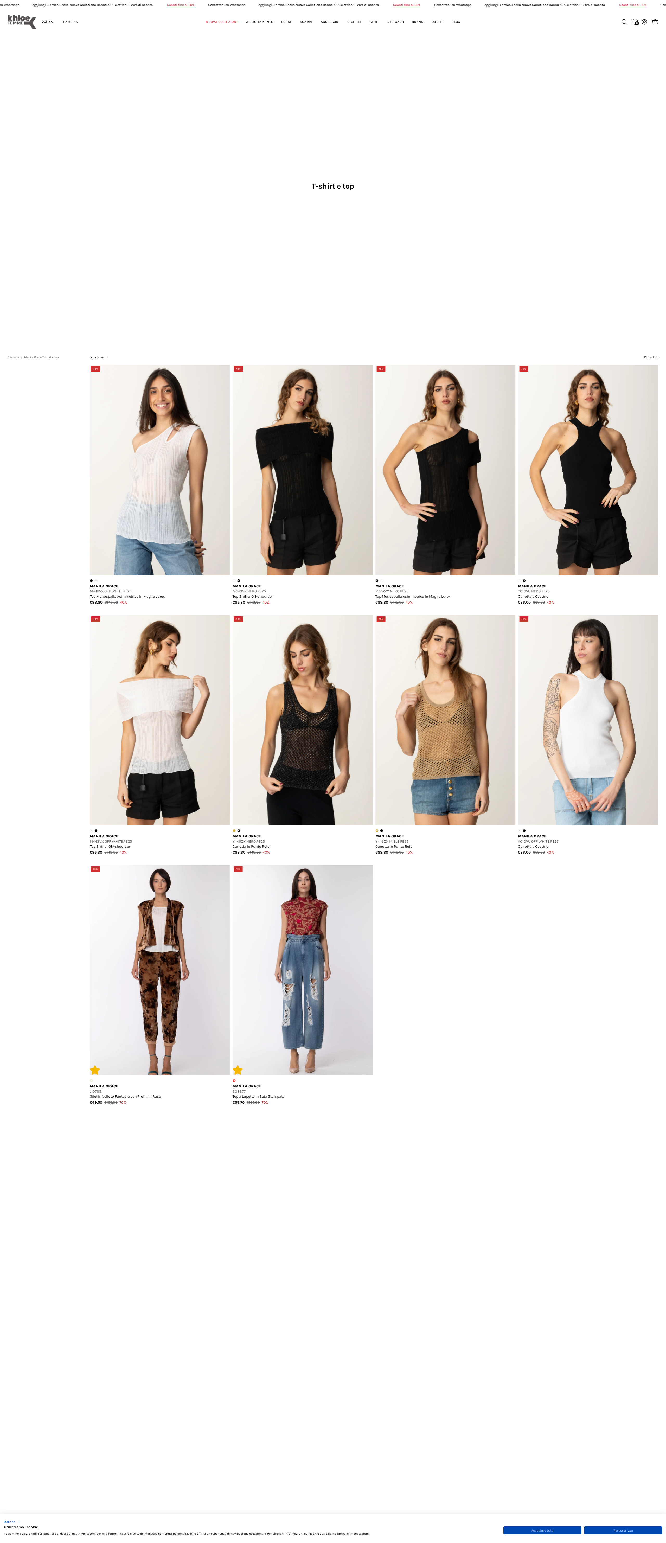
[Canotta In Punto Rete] (303, 720)
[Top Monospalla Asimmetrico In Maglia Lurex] (160, 470)
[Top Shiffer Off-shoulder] (303, 470)
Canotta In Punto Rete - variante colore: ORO (234, 830)
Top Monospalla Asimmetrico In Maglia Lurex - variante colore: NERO (91, 580)
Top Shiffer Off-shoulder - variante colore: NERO (96, 830)
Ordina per (97, 357)
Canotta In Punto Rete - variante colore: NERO (381, 830)
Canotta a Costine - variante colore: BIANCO (519, 580)
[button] (12, 1522)
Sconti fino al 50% (180, 5)
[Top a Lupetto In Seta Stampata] (303, 970)
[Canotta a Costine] (588, 470)
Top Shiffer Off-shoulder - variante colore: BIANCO (234, 580)
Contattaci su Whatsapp (226, 5)
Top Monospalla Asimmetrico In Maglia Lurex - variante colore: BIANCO (381, 580)
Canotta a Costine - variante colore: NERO (524, 830)
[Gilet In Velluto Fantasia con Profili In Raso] (160, 970)
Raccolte (13, 357)
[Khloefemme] (22, 22)
